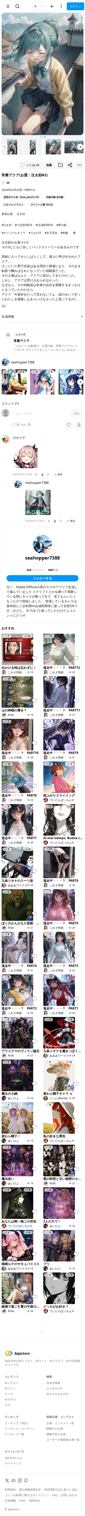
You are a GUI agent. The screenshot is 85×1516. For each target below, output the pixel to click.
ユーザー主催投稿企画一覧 (63, 1439)
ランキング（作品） (17, 1423)
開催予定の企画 (56, 1434)
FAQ (55, 1495)
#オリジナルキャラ (14, 233)
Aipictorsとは (13, 1458)
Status (22, 1500)
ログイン (75, 6)
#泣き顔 (7, 225)
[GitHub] (26, 1480)
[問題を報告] (48, 474)
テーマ (9, 1394)
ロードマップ (13, 1463)
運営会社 (34, 1500)
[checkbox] (13, 424)
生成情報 (8, 316)
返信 (60, 474)
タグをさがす (54, 1388)
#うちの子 (35, 233)
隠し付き (21, 424)
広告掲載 (10, 1500)
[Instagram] (19, 1480)
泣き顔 (21, 214)
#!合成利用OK (44, 225)
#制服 (64, 233)
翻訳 (4, 305)
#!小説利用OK (23, 225)
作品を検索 (53, 1383)
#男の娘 (61, 225)
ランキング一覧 (14, 1434)
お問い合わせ (69, 1495)
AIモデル (10, 1399)
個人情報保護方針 (30, 1489)
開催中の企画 (54, 1428)
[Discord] (13, 1480)
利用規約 (10, 1489)
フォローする (42, 578)
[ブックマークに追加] (60, 165)
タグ (7, 1405)
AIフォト (10, 1388)
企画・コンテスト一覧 (60, 1423)
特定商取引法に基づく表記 (60, 1489)
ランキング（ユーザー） (20, 1428)
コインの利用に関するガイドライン (27, 1495)
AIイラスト (12, 1383)
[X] (7, 1480)
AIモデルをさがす (57, 1394)
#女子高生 (51, 233)
